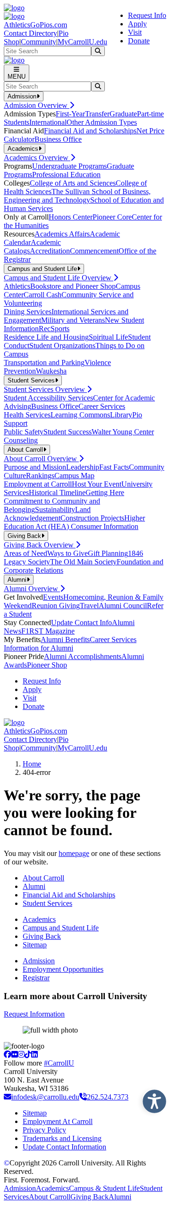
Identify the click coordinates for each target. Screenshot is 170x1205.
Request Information (34, 1014)
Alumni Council (123, 606)
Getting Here (104, 493)
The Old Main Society (83, 562)
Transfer (97, 114)
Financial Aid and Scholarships (90, 131)
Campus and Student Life (61, 928)
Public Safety (23, 432)
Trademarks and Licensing (62, 1138)
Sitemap (35, 945)
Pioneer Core (112, 217)
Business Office (58, 139)
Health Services (27, 415)
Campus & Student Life (104, 1188)
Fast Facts (114, 467)
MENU (17, 76)
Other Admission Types (102, 122)
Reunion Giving (56, 606)
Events (53, 597)
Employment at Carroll (38, 484)
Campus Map (74, 476)
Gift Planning (108, 553)
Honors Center (71, 217)
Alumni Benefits (65, 639)
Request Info (147, 15)
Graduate (123, 114)
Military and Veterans (73, 320)
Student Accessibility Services (48, 398)
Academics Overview (37, 158)
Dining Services (27, 312)
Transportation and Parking (44, 362)
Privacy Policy (44, 1130)
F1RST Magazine (48, 631)
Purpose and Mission (35, 467)
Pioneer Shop (47, 665)
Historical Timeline (57, 493)
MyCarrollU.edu (82, 42)
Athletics (17, 286)
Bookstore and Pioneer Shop (73, 286)
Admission (39, 961)
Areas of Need (25, 553)
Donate (139, 41)
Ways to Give (67, 553)
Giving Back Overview (40, 545)
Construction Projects (92, 518)
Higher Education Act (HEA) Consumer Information (74, 522)
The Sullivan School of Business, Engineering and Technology (77, 195)
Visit (135, 32)
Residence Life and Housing (46, 337)
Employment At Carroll (58, 1121)
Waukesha (51, 371)
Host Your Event (96, 484)
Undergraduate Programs (69, 166)
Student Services (47, 903)
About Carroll (43, 878)
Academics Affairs (62, 234)
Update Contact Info (81, 623)
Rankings (40, 476)
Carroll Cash (42, 295)
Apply (137, 24)
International (48, 122)
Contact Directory (30, 33)
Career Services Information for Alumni (70, 643)
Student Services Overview (45, 389)
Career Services (101, 406)
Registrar (36, 978)
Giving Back (42, 936)
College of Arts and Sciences (73, 183)
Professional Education (66, 175)
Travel (89, 606)
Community (38, 42)
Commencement (94, 251)
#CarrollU (59, 1063)
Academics (39, 919)
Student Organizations (62, 346)
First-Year (70, 114)
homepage (74, 853)
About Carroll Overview (41, 459)
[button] (152, 1099)
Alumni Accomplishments (82, 656)
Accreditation (50, 251)
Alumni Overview (32, 589)
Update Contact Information (64, 1147)
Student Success (67, 432)
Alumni (34, 886)
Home (32, 764)
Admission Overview (36, 105)
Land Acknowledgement (47, 513)
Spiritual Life (108, 337)
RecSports (54, 329)
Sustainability (55, 509)
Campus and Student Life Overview (58, 278)
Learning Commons (80, 415)
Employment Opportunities (63, 969)
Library (121, 415)
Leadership (82, 467)
